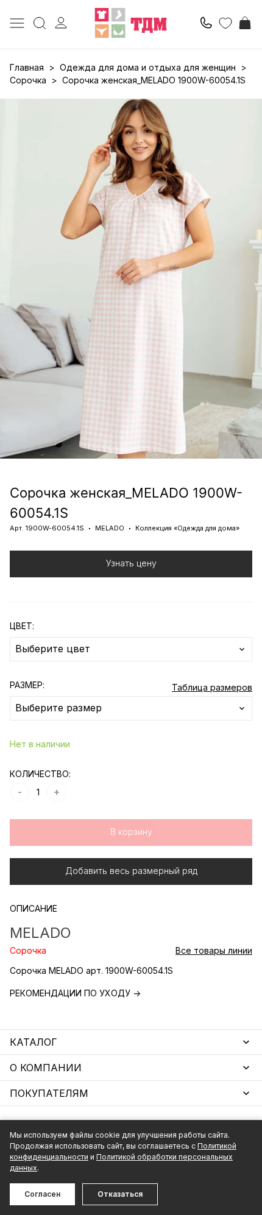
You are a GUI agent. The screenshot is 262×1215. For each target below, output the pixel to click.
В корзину (131, 831)
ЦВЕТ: (22, 626)
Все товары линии (213, 950)
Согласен (42, 1194)
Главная (27, 67)
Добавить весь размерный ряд (131, 870)
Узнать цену (131, 563)
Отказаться (120, 1194)
